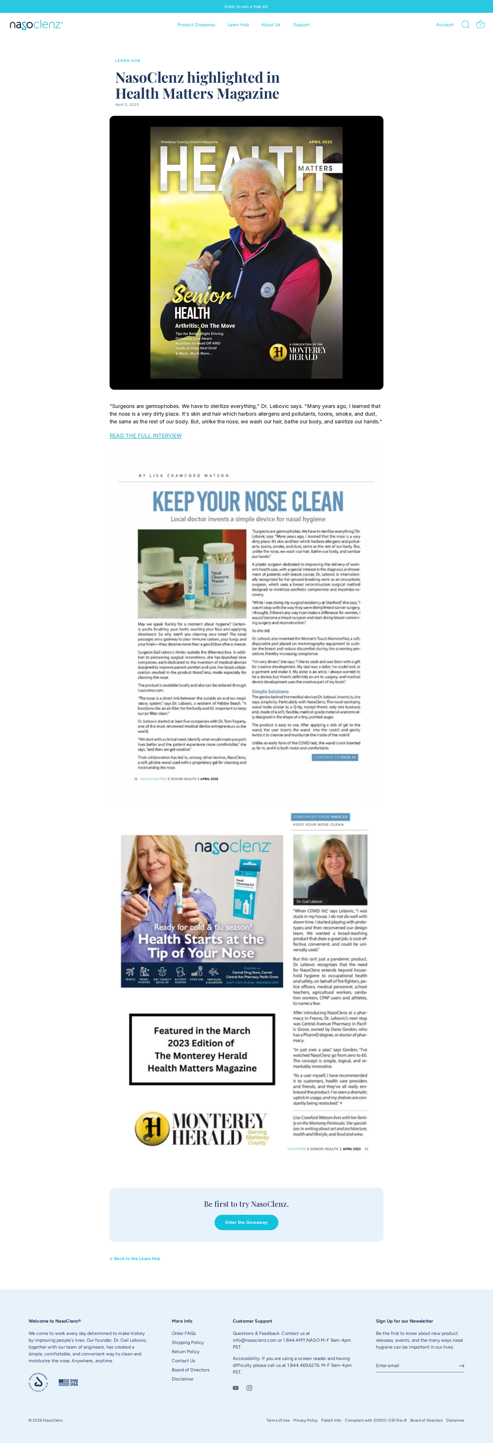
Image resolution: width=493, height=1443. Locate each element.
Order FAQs (184, 1333)
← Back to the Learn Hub (135, 1258)
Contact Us (183, 1360)
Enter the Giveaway (246, 1222)
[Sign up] (461, 1366)
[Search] (466, 25)
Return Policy (185, 1351)
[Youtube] (236, 1387)
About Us (270, 24)
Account (445, 24)
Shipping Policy (188, 1342)
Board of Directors (190, 1370)
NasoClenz (52, 1420)
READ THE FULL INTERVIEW (146, 435)
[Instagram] (249, 1387)
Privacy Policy (305, 1420)
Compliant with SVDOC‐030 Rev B (376, 1420)
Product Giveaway (196, 24)
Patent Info (331, 1420)
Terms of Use (278, 1420)
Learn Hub (238, 24)
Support (301, 24)
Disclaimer (183, 1379)
